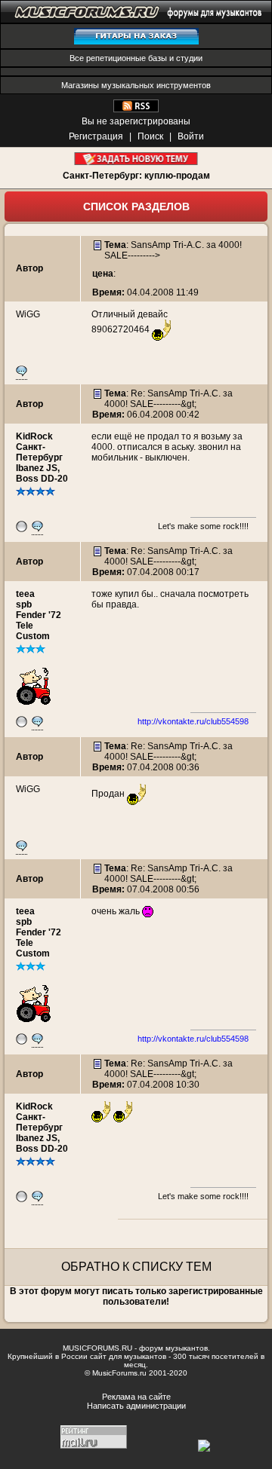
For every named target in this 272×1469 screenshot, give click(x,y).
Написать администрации (136, 1405)
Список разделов (136, 206)
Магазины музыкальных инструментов (136, 85)
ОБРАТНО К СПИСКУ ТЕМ (136, 1266)
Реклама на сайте (136, 1396)
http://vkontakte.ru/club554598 (193, 721)
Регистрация (96, 136)
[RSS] (136, 109)
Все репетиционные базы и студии (136, 58)
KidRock (34, 436)
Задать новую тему (136, 158)
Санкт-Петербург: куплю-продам (136, 175)
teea (25, 594)
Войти (191, 136)
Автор (29, 268)
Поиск (150, 136)
